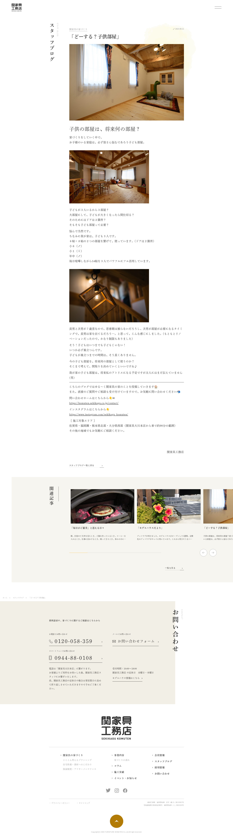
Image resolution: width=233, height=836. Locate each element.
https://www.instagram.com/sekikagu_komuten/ (98, 414)
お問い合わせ (162, 774)
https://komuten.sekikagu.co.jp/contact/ (94, 403)
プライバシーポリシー (60, 803)
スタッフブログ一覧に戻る (81, 465)
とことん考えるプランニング (77, 760)
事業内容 (119, 755)
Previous (203, 552)
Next (213, 552)
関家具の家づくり (78, 29)
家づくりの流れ (122, 760)
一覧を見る (170, 568)
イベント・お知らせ (125, 778)
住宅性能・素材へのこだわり (77, 764)
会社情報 (160, 755)
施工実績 (119, 772)
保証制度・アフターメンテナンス (79, 769)
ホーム (5, 597)
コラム (118, 766)
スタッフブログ (18, 597)
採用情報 (160, 767)
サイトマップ (84, 803)
